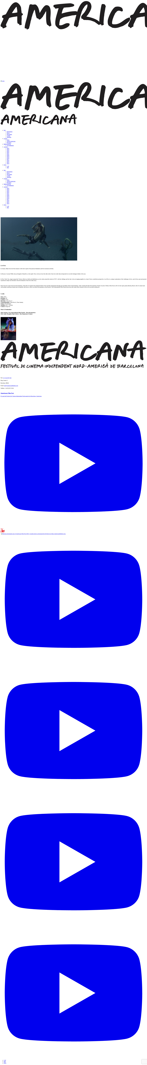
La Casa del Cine (7, 377)
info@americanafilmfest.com (11, 385)
